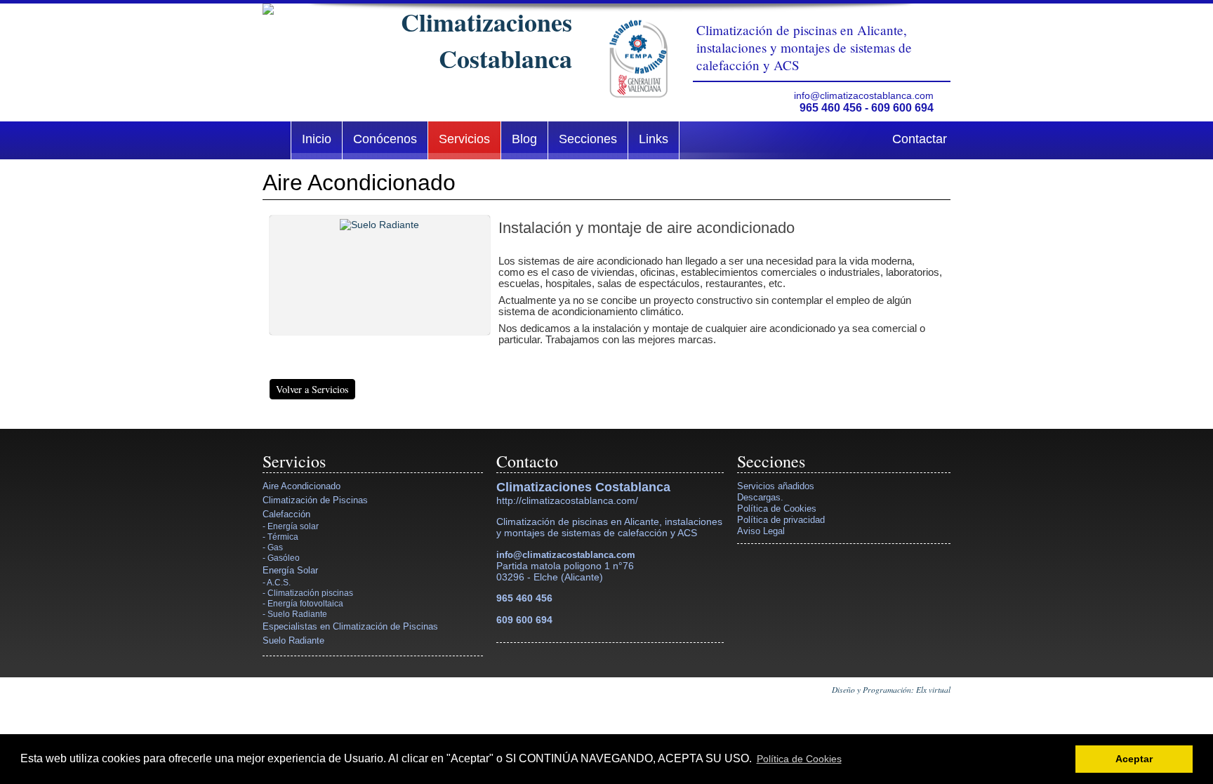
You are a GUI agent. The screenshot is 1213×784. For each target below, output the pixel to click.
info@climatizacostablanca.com (864, 95)
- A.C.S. (277, 582)
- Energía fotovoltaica (303, 603)
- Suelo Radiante (295, 613)
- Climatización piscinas (308, 592)
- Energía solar (291, 526)
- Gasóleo (281, 557)
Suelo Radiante (293, 640)
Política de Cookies (776, 508)
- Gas (273, 547)
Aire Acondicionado (301, 486)
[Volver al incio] (417, 40)
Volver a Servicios (312, 389)
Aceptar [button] (1134, 758)
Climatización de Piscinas (315, 500)
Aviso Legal (761, 531)
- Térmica (280, 536)
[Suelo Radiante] (379, 271)
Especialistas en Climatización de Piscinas (350, 626)
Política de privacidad (781, 519)
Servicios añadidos (775, 486)
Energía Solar (290, 570)
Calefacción (286, 514)
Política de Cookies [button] (799, 758)
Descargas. (760, 497)
